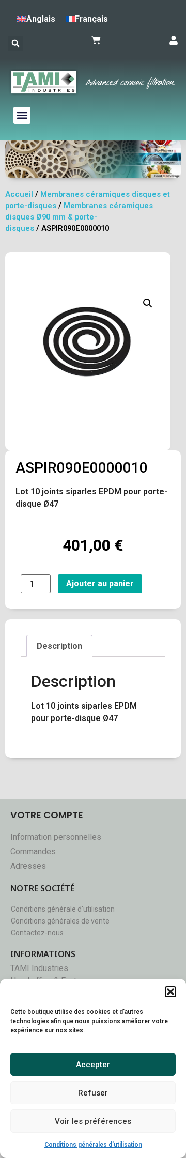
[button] (170, 992)
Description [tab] (59, 646)
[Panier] (96, 40)
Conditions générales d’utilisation (93, 1144)
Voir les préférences (93, 1121)
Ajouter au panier (100, 583)
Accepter (93, 1064)
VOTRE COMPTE (46, 814)
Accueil (19, 194)
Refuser (93, 1093)
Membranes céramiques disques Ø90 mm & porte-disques (79, 217)
